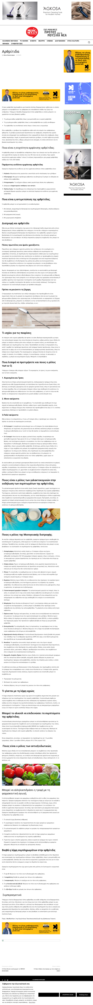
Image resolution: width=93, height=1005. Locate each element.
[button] (89, 42)
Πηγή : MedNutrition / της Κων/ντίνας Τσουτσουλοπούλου (20, 919)
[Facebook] (2, 980)
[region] (46, 993)
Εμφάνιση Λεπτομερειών (48, 994)
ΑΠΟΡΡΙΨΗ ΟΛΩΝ (67, 994)
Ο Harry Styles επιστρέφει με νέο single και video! (47, 970)
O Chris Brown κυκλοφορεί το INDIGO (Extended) (13, 970)
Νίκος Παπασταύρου (9, 55)
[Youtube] (7, 980)
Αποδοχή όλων (83, 994)
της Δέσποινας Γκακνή (48, 919)
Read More (32, 1002)
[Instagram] (5, 980)
